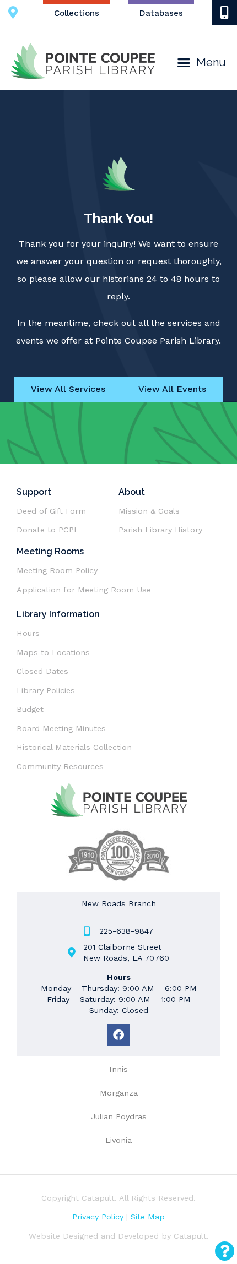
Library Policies (46, 690)
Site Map (148, 1216)
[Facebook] (118, 1035)
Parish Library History (160, 529)
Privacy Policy (97, 1216)
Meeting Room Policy (58, 570)
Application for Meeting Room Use (84, 589)
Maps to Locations (53, 652)
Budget (30, 709)
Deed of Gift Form (51, 510)
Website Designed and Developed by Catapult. (119, 1236)
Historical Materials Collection (74, 747)
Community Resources (60, 766)
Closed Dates (42, 671)
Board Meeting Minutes (61, 728)
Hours (28, 633)
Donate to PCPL (48, 529)
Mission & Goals (149, 510)
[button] (202, 62)
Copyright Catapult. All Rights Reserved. (118, 1198)
